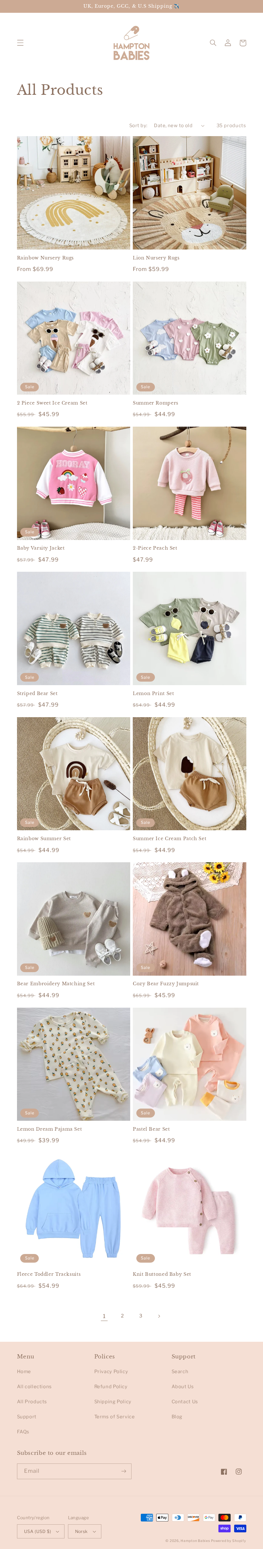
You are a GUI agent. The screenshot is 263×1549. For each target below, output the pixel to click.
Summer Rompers (155, 403)
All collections (34, 1386)
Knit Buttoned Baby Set (162, 1274)
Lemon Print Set (153, 693)
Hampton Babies (195, 1541)
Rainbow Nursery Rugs (45, 258)
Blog (177, 1417)
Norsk (81, 1531)
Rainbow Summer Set (44, 838)
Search (180, 1371)
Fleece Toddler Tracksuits (49, 1274)
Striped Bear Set (37, 693)
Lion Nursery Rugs (156, 258)
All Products (32, 1402)
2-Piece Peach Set (155, 548)
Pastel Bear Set (151, 1129)
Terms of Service (114, 1417)
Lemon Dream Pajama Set (49, 1129)
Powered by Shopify (228, 1541)
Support (27, 1417)
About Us (183, 1386)
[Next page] (158, 1316)
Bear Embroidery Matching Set (56, 984)
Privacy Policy (111, 1371)
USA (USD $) (37, 1531)
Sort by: (138, 125)
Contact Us (185, 1402)
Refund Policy (111, 1386)
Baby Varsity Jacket (41, 548)
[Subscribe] (123, 1471)
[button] (20, 43)
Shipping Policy (113, 1402)
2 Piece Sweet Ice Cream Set (52, 403)
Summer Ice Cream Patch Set (169, 838)
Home (24, 1371)
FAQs (23, 1432)
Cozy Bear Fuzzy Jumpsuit (166, 984)
